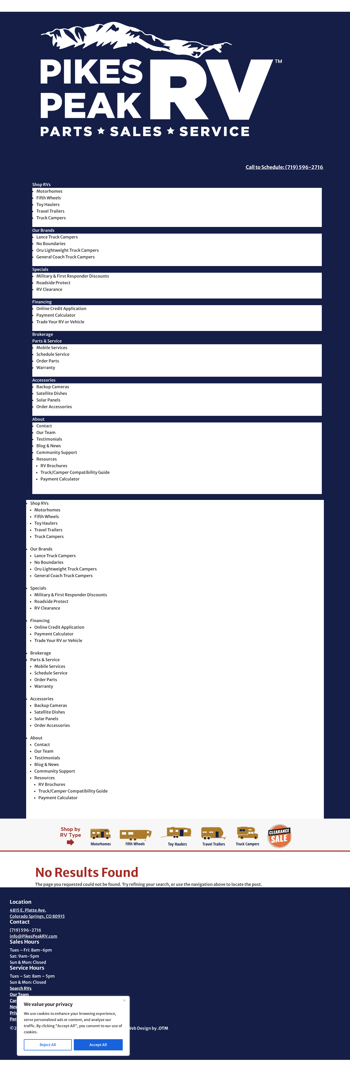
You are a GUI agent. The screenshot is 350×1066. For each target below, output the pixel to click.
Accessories (44, 380)
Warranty (45, 367)
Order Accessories (54, 406)
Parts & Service (47, 340)
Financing (42, 301)
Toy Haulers (48, 204)
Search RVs (21, 988)
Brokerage (42, 334)
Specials (40, 269)
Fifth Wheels (48, 197)
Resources (46, 459)
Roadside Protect (53, 282)
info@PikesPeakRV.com (33, 936)
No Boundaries (51, 243)
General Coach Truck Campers (65, 256)
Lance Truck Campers (57, 236)
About (38, 419)
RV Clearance (49, 289)
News (15, 1006)
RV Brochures (53, 465)
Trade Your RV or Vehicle (60, 321)
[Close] (124, 1000)
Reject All (48, 1044)
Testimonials (49, 439)
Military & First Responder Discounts (72, 276)
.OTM (162, 1028)
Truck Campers (51, 217)
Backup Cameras (52, 386)
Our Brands (43, 230)
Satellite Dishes (51, 393)
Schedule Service (52, 354)
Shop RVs (41, 184)
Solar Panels (48, 400)
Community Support (56, 452)
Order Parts (47, 360)
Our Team (46, 432)
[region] (73, 1026)
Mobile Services (51, 347)
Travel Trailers (50, 211)
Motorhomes (49, 191)
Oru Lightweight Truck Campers (67, 250)
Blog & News (48, 445)
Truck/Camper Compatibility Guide (75, 472)
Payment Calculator (56, 315)
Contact (44, 425)
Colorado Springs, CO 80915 (37, 916)
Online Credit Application (61, 308)
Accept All (98, 1044)
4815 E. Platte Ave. (28, 910)
